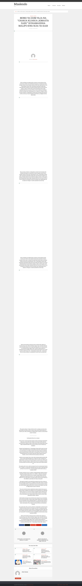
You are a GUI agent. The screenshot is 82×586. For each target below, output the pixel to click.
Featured (31, 16)
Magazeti (45, 560)
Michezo (54, 5)
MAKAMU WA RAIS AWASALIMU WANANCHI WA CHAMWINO (45, 556)
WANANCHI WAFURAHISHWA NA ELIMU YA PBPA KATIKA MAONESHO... (45, 551)
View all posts (18, 578)
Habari (49, 5)
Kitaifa (35, 16)
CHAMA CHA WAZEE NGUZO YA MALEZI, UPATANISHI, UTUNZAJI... (27, 550)
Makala (63, 5)
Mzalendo (20, 4)
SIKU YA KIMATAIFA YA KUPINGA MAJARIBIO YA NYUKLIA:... (26, 562)
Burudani (59, 5)
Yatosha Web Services (30, 584)
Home (16, 11)
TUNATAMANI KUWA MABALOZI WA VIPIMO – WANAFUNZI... (26, 556)
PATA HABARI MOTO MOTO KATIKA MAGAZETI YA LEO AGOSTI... (46, 562)
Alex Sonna (35, 28)
